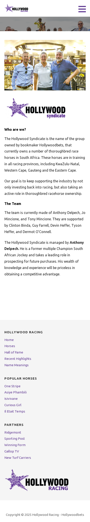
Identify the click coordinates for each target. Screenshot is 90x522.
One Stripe (12, 386)
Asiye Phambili (15, 392)
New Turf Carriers (17, 457)
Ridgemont (12, 432)
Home (9, 340)
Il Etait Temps (14, 411)
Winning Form (15, 445)
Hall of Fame (13, 352)
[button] (83, 9)
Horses (9, 346)
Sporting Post (14, 438)
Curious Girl (12, 405)
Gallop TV (11, 451)
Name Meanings (16, 365)
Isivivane (11, 398)
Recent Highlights (17, 359)
